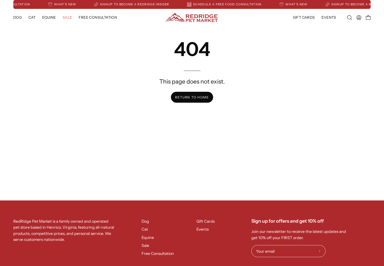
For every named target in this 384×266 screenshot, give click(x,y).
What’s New (67, 4)
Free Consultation (158, 253)
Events (202, 229)
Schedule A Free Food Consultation (229, 4)
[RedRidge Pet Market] (192, 17)
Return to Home (192, 97)
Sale (145, 245)
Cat (145, 229)
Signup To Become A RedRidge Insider (136, 4)
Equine (148, 237)
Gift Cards (205, 221)
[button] (49, 17)
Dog (145, 221)
